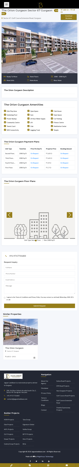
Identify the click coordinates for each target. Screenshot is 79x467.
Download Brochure (68, 17)
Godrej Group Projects (12, 444)
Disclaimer (44, 388)
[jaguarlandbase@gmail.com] (66, 465)
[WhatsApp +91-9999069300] (48, 465)
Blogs (43, 405)
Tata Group (26, 419)
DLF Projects (8, 434)
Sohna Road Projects (63, 381)
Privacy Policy (46, 393)
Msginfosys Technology (45, 456)
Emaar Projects (9, 439)
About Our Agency (44, 382)
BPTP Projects (28, 434)
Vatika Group (27, 429)
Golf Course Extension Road (64, 402)
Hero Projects (27, 439)
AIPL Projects (9, 429)
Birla (24, 444)
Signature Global (28, 424)
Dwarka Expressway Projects (63, 409)
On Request (35, 153)
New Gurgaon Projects (64, 391)
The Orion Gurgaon (14, 348)
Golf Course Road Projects (65, 396)
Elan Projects (8, 424)
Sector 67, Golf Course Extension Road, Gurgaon (22, 18)
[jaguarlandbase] (29, 465)
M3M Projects (9, 419)
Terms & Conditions (45, 399)
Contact (44, 410)
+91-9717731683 (17, 256)
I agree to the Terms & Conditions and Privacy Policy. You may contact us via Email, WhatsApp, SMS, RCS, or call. (40, 298)
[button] (7, 47)
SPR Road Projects (62, 386)
